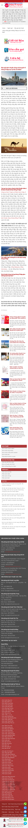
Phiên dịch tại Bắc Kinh (7, 796)
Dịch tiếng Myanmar (7, 792)
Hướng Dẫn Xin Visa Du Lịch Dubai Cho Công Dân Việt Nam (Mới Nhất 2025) (18, 342)
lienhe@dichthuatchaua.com (12, 590)
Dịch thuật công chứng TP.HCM (10, 806)
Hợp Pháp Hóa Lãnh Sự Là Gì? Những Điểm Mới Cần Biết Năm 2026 (13, 518)
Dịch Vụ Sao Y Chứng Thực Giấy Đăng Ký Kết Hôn (17, 417)
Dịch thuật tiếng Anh (7, 700)
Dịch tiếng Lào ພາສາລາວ (8, 728)
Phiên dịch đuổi (5, 478)
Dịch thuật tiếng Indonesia (8, 738)
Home (4, 28)
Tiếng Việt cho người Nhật (8, 784)
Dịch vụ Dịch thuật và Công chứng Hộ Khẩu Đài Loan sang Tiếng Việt (18, 404)
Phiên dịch (4, 812)
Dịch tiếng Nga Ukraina (7, 708)
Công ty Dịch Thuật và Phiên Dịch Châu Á (13, 192)
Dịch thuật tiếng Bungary (8, 799)
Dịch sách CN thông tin (7, 751)
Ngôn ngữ (10, 28)
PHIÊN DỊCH (5, 469)
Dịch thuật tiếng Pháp (7, 705)
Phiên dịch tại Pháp (6, 772)
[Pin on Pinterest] (17, 313)
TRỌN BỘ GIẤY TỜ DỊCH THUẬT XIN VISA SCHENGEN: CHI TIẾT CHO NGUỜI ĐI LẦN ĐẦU (13, 505)
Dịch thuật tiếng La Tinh (8, 797)
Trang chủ (4, 804)
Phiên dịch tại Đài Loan (7, 760)
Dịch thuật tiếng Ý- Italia (8, 711)
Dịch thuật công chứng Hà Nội (16, 804)
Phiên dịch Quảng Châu (7, 768)
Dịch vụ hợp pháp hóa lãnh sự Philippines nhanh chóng (18, 380)
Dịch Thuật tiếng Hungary (8, 733)
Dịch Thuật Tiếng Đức (7, 709)
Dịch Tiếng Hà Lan (6, 713)
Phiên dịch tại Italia (6, 762)
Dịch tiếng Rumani (6, 759)
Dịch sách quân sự (6, 746)
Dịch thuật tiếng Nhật (7, 706)
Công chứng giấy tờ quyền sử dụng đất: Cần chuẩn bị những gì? (18, 318)
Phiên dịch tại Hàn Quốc (8, 770)
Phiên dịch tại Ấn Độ (7, 794)
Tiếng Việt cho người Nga (8, 787)
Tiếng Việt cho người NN (8, 781)
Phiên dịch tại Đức (6, 767)
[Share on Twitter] (13, 313)
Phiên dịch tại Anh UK (7, 764)
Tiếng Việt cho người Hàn (8, 783)
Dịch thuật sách (6, 454)
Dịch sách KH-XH (6, 748)
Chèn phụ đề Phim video (8, 462)
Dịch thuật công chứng (7, 450)
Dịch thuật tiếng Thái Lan (8, 722)
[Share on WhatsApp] (9, 313)
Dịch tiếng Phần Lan (7, 701)
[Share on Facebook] (11, 313)
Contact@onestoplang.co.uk (12, 654)
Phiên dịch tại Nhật (6, 773)
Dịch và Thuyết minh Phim (8, 464)
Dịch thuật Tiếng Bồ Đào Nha (9, 718)
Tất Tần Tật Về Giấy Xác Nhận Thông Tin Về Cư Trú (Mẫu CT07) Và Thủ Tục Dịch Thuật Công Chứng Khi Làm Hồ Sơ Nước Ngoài (13, 490)
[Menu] (2, 5)
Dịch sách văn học (6, 741)
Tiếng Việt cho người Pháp (8, 789)
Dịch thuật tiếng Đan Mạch (8, 735)
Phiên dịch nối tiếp (6, 475)
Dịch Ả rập (5, 714)
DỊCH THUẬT (5, 446)
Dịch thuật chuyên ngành (8, 448)
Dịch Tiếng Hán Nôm (7, 752)
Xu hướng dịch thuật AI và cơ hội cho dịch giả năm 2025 (17, 354)
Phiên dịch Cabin (6, 473)
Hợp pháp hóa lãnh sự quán (8, 456)
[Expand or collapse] (5, 88)
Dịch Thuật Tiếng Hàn (7, 719)
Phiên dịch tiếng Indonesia (8, 776)
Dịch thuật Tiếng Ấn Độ (7, 721)
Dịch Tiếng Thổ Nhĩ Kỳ (7, 736)
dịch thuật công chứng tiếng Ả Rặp (11, 218)
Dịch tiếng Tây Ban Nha (7, 716)
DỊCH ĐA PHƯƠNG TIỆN (8, 460)
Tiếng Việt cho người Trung (8, 786)
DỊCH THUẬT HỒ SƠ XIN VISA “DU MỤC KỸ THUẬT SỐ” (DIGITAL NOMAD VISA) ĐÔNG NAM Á (13, 500)
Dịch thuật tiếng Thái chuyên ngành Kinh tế (16, 428)
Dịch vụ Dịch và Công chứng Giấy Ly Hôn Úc (16, 367)
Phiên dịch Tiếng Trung (7, 765)
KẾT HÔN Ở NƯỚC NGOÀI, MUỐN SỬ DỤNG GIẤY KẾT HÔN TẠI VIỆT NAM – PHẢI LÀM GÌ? (13, 495)
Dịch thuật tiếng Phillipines (8, 754)
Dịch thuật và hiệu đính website (9, 452)
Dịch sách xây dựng (7, 743)
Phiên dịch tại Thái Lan (7, 778)
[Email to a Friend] (15, 313)
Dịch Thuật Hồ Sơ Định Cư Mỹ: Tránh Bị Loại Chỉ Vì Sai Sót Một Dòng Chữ (13, 509)
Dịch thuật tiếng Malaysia (8, 757)
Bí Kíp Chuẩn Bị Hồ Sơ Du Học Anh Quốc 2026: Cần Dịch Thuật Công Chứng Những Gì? (13, 514)
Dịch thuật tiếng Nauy (7, 730)
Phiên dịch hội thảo (6, 471)
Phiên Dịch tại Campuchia (8, 779)
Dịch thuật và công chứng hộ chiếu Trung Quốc (17, 391)
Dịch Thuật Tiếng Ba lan (8, 732)
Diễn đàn (22, 812)
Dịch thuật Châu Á (12, 816)
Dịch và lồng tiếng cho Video (9, 466)
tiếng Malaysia (15, 267)
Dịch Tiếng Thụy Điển (7, 725)
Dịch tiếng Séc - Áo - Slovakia (9, 755)
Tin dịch (17, 812)
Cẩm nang (11, 812)
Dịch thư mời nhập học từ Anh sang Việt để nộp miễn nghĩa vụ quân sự (13, 523)
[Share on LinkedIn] (18, 313)
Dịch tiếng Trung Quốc (7, 703)
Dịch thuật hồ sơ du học (8, 791)
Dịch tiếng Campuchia (7, 727)
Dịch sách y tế (5, 745)
